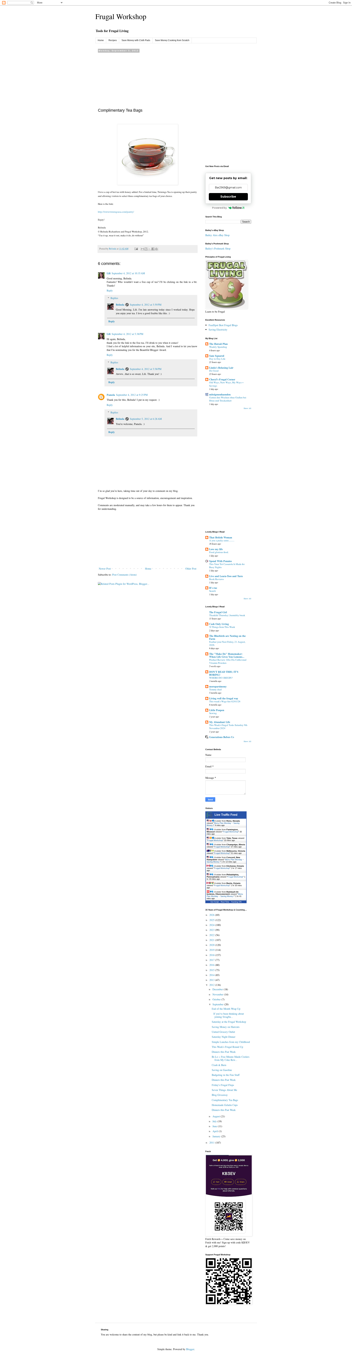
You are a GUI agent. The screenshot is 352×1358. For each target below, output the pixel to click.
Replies (114, 298)
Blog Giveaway (220, 1095)
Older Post (190, 568)
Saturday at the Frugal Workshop (229, 1021)
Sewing (213, 713)
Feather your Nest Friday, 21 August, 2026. (227, 643)
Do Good (214, 370)
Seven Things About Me (224, 1090)
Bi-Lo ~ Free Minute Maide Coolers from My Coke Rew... (230, 1058)
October (216, 999)
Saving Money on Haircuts (225, 1027)
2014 (212, 975)
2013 (212, 980)
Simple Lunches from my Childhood (231, 1042)
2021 (212, 940)
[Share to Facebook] (153, 249)
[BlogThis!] (146, 249)
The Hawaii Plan (218, 344)
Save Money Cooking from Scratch (172, 40)
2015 (212, 970)
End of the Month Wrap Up (226, 1008)
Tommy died (215, 689)
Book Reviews (216, 579)
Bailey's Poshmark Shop (217, 248)
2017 (212, 960)
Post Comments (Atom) (124, 574)
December (218, 989)
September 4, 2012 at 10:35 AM (128, 273)
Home (101, 40)
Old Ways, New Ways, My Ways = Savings (226, 384)
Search (212, 590)
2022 (212, 935)
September (218, 1004)
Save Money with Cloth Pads (136, 40)
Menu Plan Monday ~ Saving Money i (225, 895)
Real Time (225, 902)
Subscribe (228, 196)
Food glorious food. (219, 552)
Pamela (111, 395)
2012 (212, 985)
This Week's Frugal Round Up (227, 1047)
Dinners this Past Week (224, 1052)
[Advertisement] (147, 79)
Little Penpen (216, 710)
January (216, 1136)
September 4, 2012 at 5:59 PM (145, 304)
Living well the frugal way (223, 698)
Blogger (190, 1349)
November (218, 994)
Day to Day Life (217, 358)
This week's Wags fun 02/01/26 (224, 701)
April (215, 1131)
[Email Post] (135, 248)
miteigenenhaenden (220, 394)
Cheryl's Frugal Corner (222, 379)
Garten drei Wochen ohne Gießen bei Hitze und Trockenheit (227, 399)
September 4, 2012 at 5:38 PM (127, 334)
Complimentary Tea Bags (225, 1100)
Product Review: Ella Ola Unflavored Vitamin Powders (227, 661)
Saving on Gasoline (222, 1070)
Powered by (219, 207)
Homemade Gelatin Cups (225, 1105)
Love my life (216, 549)
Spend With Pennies (220, 561)
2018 (212, 955)
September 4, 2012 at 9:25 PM (132, 395)
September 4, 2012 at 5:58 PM (145, 369)
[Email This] (142, 249)
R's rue (213, 588)
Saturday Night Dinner (223, 1036)
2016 (212, 965)
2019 (212, 950)
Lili (109, 273)
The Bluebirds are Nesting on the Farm (227, 637)
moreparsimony (218, 686)
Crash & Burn (219, 1065)
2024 (212, 925)
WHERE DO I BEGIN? (221, 677)
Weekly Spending (218, 346)
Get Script (214, 902)
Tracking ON (236, 902)
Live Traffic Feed (225, 814)
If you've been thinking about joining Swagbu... (228, 1015)
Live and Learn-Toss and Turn (226, 576)
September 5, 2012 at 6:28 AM (146, 419)
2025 (212, 920)
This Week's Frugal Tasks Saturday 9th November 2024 (228, 726)
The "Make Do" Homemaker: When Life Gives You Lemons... (226, 655)
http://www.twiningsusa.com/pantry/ (116, 211)
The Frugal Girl (218, 612)
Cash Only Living (219, 624)
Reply (110, 290)
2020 (212, 945)
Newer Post (105, 568)
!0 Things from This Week (222, 627)
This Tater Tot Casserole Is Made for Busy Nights (227, 565)
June (215, 1126)
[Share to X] (149, 249)
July (214, 1121)
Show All (247, 408)
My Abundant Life (219, 722)
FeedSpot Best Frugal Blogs (223, 325)
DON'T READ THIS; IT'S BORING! (223, 673)
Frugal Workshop (120, 16)
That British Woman (220, 537)
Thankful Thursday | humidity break (227, 615)
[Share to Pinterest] (156, 249)
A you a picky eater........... (221, 540)
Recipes (113, 40)
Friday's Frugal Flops (223, 1085)
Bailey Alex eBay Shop (217, 235)
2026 (212, 915)
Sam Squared (216, 356)
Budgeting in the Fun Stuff (225, 1075)
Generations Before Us (221, 737)
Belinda (120, 305)
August (216, 1116)
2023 (212, 930)
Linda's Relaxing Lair (221, 368)
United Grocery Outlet (223, 1032)
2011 (212, 1142)
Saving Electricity (218, 329)
